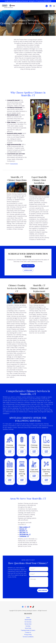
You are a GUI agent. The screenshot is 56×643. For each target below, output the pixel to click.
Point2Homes (14, 164)
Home (28, 617)
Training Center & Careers (28, 630)
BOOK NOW (28, 619)
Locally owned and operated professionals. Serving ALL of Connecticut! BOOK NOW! (28, 1)
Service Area (28, 624)
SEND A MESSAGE (42, 590)
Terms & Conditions (28, 636)
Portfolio (28, 626)
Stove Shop (28, 628)
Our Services (28, 622)
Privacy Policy (28, 634)
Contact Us (28, 632)
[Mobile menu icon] (54, 6)
